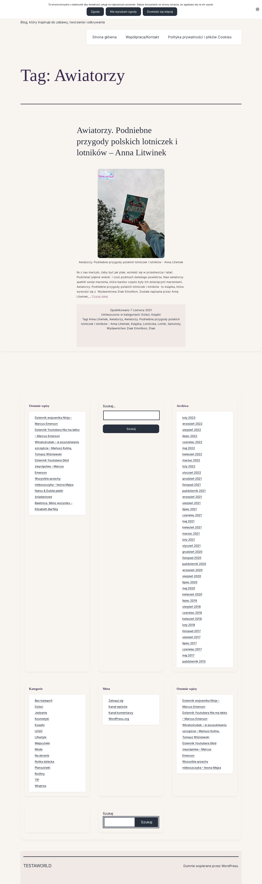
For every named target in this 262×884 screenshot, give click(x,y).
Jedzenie (41, 712)
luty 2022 (188, 466)
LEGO (38, 731)
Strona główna (104, 37)
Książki (156, 314)
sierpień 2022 (191, 429)
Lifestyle (40, 737)
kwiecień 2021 (192, 527)
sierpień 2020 (191, 576)
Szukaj (108, 813)
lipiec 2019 (189, 600)
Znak (152, 328)
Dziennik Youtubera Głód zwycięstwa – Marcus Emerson (52, 466)
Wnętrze (40, 786)
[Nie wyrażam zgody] (257, 9)
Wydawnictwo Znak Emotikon (127, 328)
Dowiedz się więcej (160, 11)
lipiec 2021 (189, 509)
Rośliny (40, 773)
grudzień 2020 (192, 551)
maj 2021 (188, 521)
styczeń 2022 (191, 472)
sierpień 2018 (191, 606)
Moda (38, 749)
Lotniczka (149, 324)
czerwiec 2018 (192, 612)
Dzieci (145, 314)
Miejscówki (42, 743)
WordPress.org (119, 719)
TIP (37, 779)
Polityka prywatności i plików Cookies (200, 37)
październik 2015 (194, 661)
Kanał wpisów (118, 706)
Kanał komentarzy (121, 712)
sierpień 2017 (191, 637)
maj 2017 (188, 655)
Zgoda (95, 11)
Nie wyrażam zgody (123, 11)
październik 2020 (194, 564)
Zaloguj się (116, 700)
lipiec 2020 (189, 582)
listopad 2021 (191, 484)
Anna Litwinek (98, 319)
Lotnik (162, 324)
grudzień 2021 (192, 478)
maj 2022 (188, 448)
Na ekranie (42, 755)
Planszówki (42, 767)
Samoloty (174, 324)
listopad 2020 (191, 557)
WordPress (230, 866)
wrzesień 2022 (192, 423)
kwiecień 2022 (192, 454)
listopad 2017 (191, 631)
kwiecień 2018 (192, 618)
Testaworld (37, 865)
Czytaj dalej (100, 296)
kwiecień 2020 (192, 594)
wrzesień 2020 (192, 570)
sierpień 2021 (191, 503)
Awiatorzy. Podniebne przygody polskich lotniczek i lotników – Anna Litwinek (127, 141)
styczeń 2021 (191, 545)
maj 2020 (188, 588)
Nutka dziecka (44, 761)
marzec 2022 (191, 460)
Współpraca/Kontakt (142, 37)
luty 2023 (188, 417)
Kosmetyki (42, 719)
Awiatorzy (116, 319)
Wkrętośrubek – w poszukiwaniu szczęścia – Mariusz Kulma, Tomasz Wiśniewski (57, 448)
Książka (136, 324)
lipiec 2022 (189, 436)
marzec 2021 (191, 533)
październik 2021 (194, 490)
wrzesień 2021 (192, 497)
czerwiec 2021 (192, 515)
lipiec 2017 (189, 643)
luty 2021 (188, 539)
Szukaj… (109, 406)
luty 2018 (188, 625)
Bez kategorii (43, 700)
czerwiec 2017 (192, 649)
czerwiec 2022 (192, 442)
